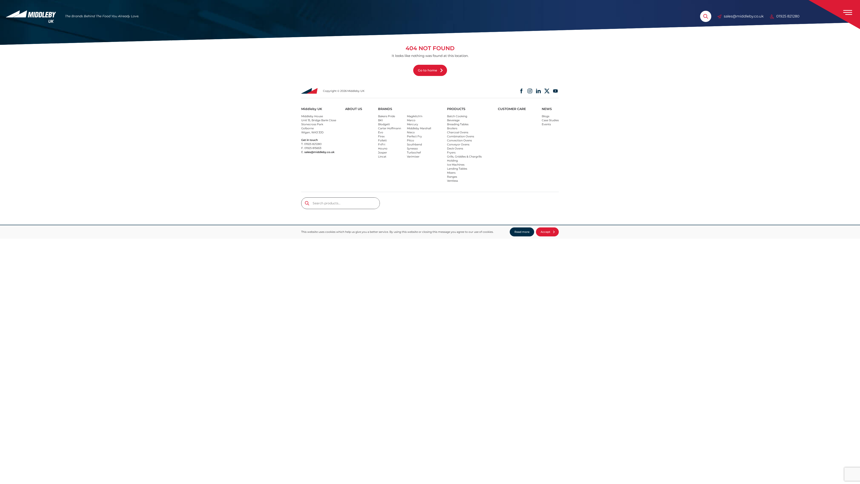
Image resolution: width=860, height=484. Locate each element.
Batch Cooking (457, 116)
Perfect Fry (414, 136)
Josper (382, 152)
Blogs (545, 116)
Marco (411, 120)
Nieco (411, 132)
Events (546, 124)
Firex (381, 136)
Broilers (452, 128)
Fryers (451, 152)
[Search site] (705, 16)
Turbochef (414, 152)
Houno (382, 148)
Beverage (453, 120)
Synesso (412, 148)
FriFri (381, 144)
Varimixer (413, 156)
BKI (380, 120)
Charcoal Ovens (457, 132)
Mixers (451, 172)
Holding (452, 160)
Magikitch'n (414, 116)
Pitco (410, 140)
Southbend (414, 144)
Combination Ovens (460, 136)
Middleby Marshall (419, 128)
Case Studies (550, 120)
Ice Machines (455, 164)
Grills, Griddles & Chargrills (464, 156)
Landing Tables (457, 168)
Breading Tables (458, 124)
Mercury (412, 124)
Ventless (452, 180)
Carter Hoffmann (389, 128)
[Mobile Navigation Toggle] (847, 12)
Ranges (452, 176)
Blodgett (384, 124)
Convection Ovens (459, 140)
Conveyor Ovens (458, 144)
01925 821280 (788, 16)
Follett (382, 140)
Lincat (382, 156)
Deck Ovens (455, 148)
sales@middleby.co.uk (744, 16)
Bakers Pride (386, 116)
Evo (380, 132)
